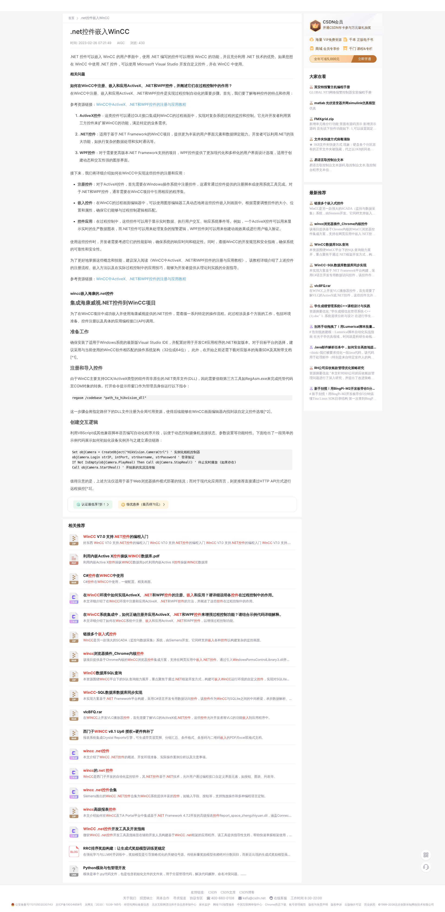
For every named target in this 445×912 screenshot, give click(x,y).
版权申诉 (336, 904)
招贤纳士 (146, 898)
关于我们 (129, 898)
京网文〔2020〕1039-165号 (103, 904)
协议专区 (196, 898)
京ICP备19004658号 (69, 904)
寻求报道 (179, 898)
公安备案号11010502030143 (34, 904)
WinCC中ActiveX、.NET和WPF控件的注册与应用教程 (141, 104)
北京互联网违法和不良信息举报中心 (174, 904)
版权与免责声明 (318, 904)
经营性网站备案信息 (136, 904)
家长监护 (204, 904)
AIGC (121, 43)
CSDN (212, 892)
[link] (71, 17)
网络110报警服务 (223, 904)
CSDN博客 (246, 892)
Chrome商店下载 (275, 904)
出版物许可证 (353, 904)
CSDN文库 (228, 892)
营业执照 (369, 904)
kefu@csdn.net (254, 898)
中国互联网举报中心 (249, 904)
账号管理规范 (297, 904)
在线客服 (280, 898)
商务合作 (162, 898)
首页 (71, 17)
